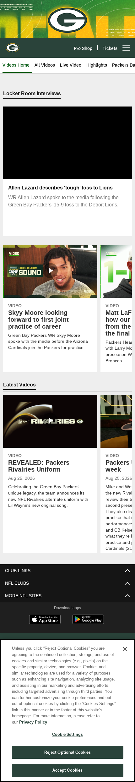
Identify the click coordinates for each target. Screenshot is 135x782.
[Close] (125, 655)
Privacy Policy (81, 722)
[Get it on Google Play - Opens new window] (88, 622)
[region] (67, 713)
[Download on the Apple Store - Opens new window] (44, 620)
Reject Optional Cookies (67, 752)
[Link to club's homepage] (12, 45)
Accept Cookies (67, 770)
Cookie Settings (67, 734)
